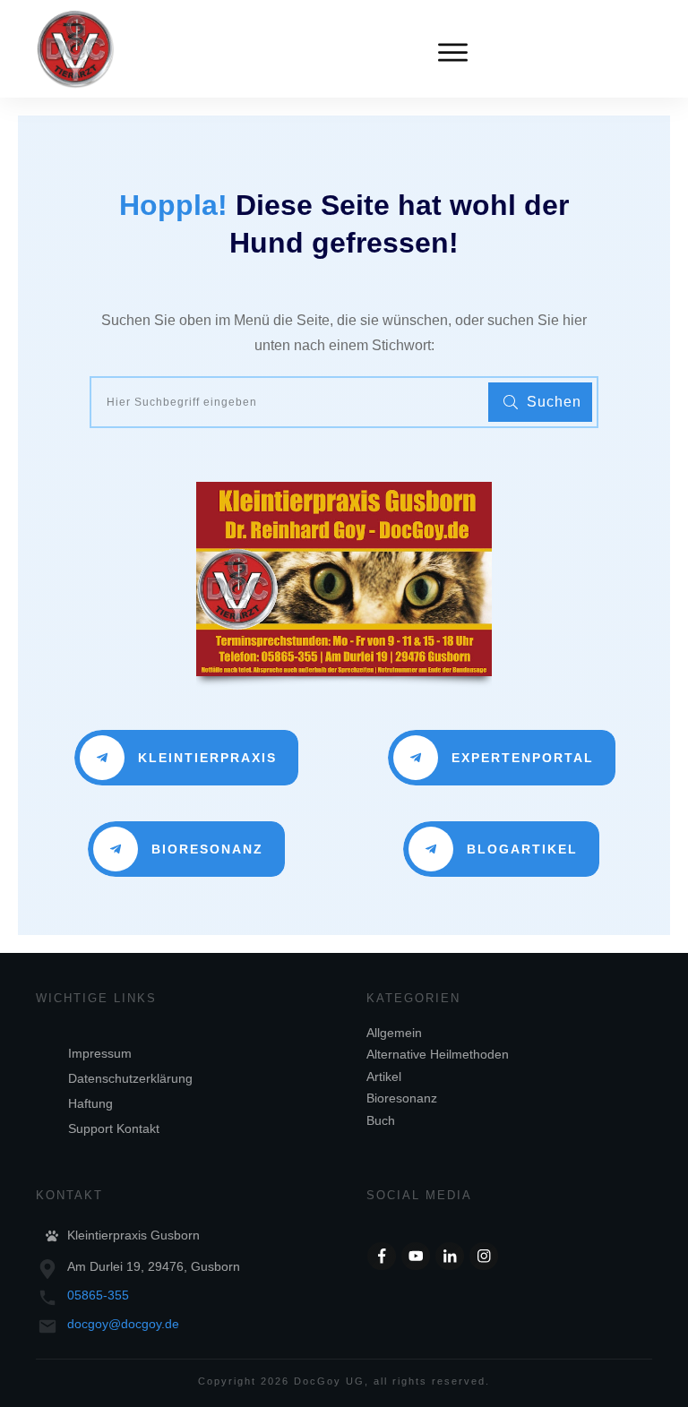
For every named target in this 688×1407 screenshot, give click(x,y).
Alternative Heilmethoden (437, 1054)
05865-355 (98, 1295)
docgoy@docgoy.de (123, 1324)
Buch (380, 1120)
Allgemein (394, 1032)
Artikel (383, 1076)
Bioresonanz (401, 1098)
